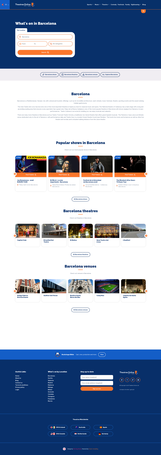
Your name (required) (71, 233)
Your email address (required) (74, 222)
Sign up (80, 244)
